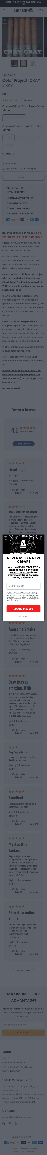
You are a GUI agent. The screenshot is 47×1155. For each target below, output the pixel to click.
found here (14, 600)
